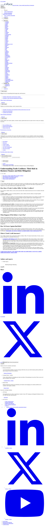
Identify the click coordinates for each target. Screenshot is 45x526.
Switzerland (7, 74)
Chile (6, 30)
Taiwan (6, 75)
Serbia (6, 66)
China (6, 31)
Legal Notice (5, 521)
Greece (6, 41)
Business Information (9, 402)
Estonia (6, 37)
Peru (6, 58)
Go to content (3, 1)
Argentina (7, 21)
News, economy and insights (10, 404)
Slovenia (6, 69)
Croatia (6, 33)
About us (7, 405)
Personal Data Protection (7, 522)
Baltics (6, 24)
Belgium (6, 26)
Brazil (6, 27)
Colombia (7, 32)
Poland (6, 61)
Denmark (7, 35)
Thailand (6, 76)
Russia (6, 65)
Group (6, 43)
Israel (6, 48)
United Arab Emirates (9, 80)
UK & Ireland (7, 79)
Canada (6, 29)
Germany (7, 40)
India (6, 46)
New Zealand (7, 56)
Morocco (6, 54)
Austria (6, 23)
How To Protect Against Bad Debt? (9, 177)
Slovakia (6, 68)
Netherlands (7, 55)
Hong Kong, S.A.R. (9, 44)
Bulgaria (6, 28)
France (6, 39)
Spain (6, 72)
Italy (6, 49)
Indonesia (7, 47)
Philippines (7, 59)
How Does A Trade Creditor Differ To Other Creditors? (13, 175)
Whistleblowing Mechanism (8, 523)
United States (7, 81)
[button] (5, 10)
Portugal (6, 62)
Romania (6, 64)
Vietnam (6, 82)
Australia (6, 22)
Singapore (7, 67)
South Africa (7, 70)
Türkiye (6, 77)
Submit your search (16, 157)
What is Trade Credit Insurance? (9, 178)
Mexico (6, 53)
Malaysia (6, 52)
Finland (6, 38)
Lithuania (7, 51)
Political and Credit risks (9, 403)
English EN (7, 84)
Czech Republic (8, 34)
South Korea (7, 71)
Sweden (6, 73)
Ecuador (6, 36)
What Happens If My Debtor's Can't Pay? (10, 176)
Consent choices (6, 524)
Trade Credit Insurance (9, 401)
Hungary (6, 45)
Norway (6, 57)
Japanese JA (7, 85)
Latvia (6, 50)
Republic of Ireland (8, 63)
